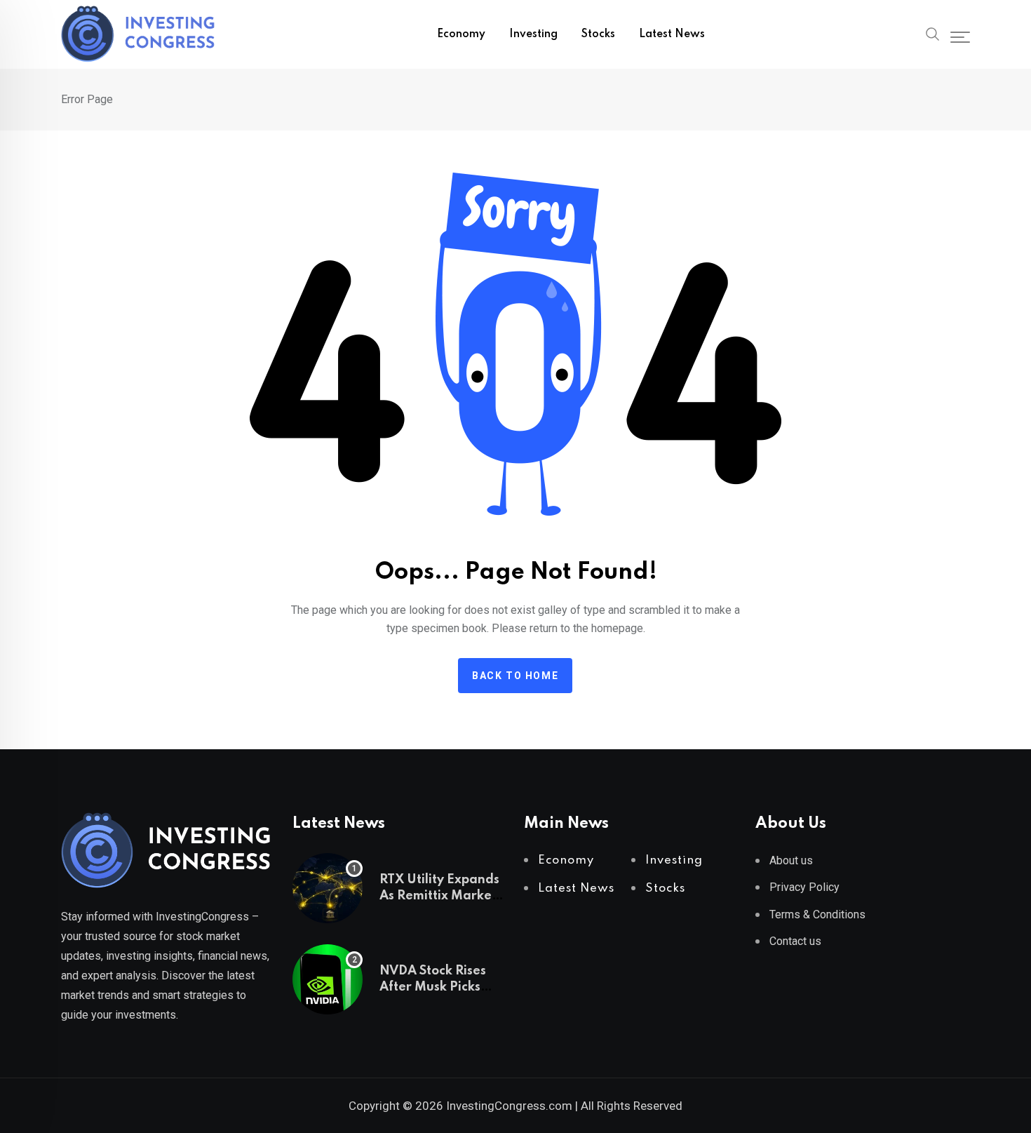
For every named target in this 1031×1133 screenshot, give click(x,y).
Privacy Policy (804, 887)
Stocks (598, 34)
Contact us (795, 941)
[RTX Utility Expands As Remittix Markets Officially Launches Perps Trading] (327, 888)
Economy (461, 34)
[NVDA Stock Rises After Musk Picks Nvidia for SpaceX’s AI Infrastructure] (327, 979)
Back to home (515, 675)
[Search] (933, 33)
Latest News (672, 34)
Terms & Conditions (817, 914)
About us (791, 860)
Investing (533, 34)
